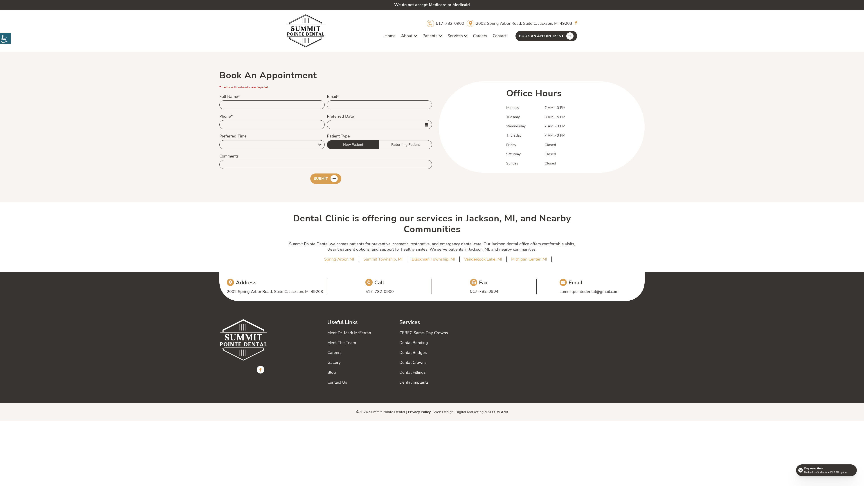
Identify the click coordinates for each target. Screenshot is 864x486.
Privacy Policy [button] (419, 412)
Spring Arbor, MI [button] (339, 259)
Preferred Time (233, 136)
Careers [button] (480, 35)
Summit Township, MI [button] (383, 259)
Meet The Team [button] (341, 342)
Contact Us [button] (337, 382)
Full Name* (229, 96)
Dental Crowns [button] (413, 362)
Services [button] (455, 35)
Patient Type (338, 136)
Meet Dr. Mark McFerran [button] (349, 332)
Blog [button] (331, 372)
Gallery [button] (334, 362)
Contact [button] (499, 35)
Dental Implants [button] (414, 382)
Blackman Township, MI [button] (433, 259)
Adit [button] (504, 412)
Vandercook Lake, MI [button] (483, 259)
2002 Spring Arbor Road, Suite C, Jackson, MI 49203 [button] (524, 23)
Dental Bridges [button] (413, 352)
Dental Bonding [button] (413, 342)
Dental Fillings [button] (412, 372)
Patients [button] (430, 35)
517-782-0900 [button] (450, 23)
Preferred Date (340, 116)
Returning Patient (405, 144)
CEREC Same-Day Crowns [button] (423, 332)
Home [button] (390, 35)
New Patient (353, 144)
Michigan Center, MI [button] (529, 259)
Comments (229, 156)
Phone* (226, 116)
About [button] (406, 35)
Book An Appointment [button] (541, 36)
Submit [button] (321, 178)
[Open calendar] (426, 124)
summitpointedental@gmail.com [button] (589, 291)
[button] (5, 38)
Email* (333, 96)
